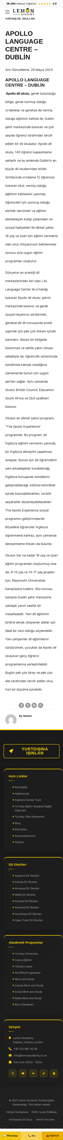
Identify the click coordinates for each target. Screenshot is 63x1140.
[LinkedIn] (33, 1073)
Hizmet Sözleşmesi (17, 1112)
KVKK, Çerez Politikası (44, 1112)
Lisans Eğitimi (23, 960)
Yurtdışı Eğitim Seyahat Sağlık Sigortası (33, 808)
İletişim (19, 842)
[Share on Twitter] (27, 705)
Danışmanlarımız (25, 836)
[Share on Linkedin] (34, 705)
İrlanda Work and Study (29, 985)
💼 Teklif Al (52, 1135)
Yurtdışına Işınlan (35, 751)
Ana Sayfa (21, 787)
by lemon (25, 716)
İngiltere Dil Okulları (27, 875)
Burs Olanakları (24, 1004)
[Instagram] (12, 1073)
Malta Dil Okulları (25, 894)
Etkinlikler (21, 829)
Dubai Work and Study (28, 992)
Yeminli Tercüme (45, 1119)
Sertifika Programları (28, 972)
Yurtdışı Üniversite (26, 953)
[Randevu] (54, 1073)
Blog (17, 823)
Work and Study (24, 979)
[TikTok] (43, 1073)
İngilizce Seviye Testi (28, 800)
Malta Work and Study (28, 998)
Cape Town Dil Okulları (29, 920)
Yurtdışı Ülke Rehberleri (30, 816)
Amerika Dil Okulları (27, 907)
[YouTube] (23, 1073)
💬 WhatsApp (10, 1135)
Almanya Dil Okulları (27, 888)
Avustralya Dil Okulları (28, 914)
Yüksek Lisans (23, 966)
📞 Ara (31, 1135)
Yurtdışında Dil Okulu (20, 1119)
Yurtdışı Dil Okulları (20, 18)
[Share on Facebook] (21, 705)
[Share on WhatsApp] (40, 705)
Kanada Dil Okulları (26, 901)
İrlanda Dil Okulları (26, 882)
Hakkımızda (22, 793)
